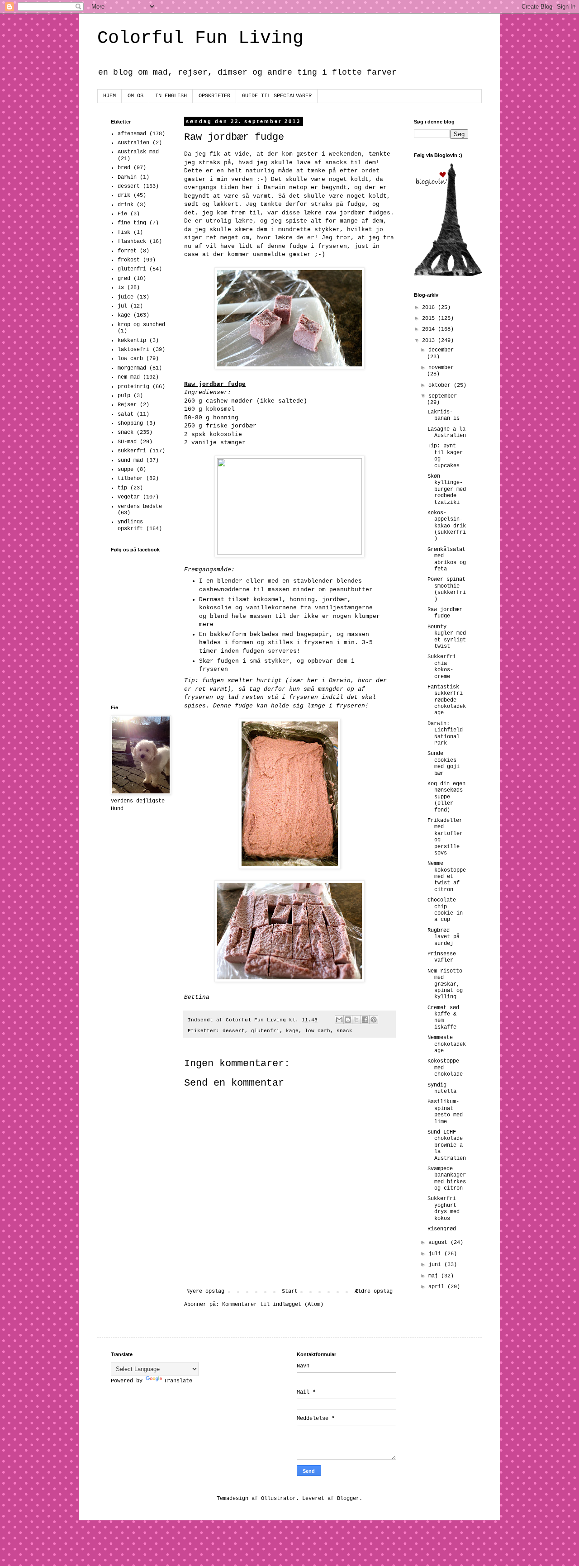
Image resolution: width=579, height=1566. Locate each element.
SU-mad (127, 442)
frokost (129, 260)
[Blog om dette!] (347, 1019)
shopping (130, 423)
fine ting (132, 223)
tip (122, 488)
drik (124, 195)
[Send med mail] (339, 1019)
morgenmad (132, 368)
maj (434, 1276)
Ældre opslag (374, 1291)
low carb (317, 1031)
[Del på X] (356, 1019)
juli (436, 1254)
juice (125, 297)
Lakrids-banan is (443, 415)
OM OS (135, 96)
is (121, 288)
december (441, 350)
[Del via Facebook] (365, 1019)
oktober (441, 385)
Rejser (127, 405)
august (439, 1242)
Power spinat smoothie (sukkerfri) (446, 589)
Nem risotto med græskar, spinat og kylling (445, 984)
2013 (430, 340)
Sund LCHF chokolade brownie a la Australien (446, 1145)
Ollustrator (278, 1498)
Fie (122, 214)
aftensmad (132, 134)
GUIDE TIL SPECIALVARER (277, 96)
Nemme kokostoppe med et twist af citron (446, 876)
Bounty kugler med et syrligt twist (446, 637)
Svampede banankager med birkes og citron (446, 1178)
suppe (125, 469)
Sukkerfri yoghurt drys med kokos (443, 1208)
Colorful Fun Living (200, 38)
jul (122, 306)
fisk (124, 232)
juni (436, 1265)
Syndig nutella (441, 1088)
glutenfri (265, 1031)
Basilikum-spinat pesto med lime (445, 1112)
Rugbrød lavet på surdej (443, 937)
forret (127, 251)
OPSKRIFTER (214, 96)
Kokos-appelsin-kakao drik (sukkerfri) (446, 526)
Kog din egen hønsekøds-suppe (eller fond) (446, 797)
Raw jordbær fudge (444, 613)
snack (344, 1031)
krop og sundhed (141, 325)
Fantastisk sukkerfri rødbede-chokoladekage (446, 700)
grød (124, 278)
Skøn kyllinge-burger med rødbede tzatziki (446, 489)
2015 (430, 318)
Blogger (348, 1498)
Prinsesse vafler (441, 957)
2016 (430, 307)
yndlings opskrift (130, 525)
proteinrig (133, 387)
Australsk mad (138, 152)
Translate (178, 1381)
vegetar (129, 497)
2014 (430, 329)
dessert (234, 1031)
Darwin (127, 177)
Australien (133, 143)
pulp (124, 396)
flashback (132, 241)
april (437, 1287)
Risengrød (441, 1229)
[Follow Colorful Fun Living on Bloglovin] (448, 274)
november (441, 368)
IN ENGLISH (171, 96)
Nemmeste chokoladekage (446, 1044)
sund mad (130, 460)
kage (292, 1031)
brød (124, 168)
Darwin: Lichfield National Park (445, 733)
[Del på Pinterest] (373, 1019)
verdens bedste (140, 506)
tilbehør (130, 478)
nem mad (129, 377)
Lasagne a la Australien (446, 432)
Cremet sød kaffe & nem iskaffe (443, 1017)
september (442, 396)
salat (125, 414)
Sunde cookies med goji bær (443, 763)
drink (125, 205)
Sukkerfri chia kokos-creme (441, 666)
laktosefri (133, 349)
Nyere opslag (205, 1291)
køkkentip (132, 340)
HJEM (109, 96)
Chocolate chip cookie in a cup (445, 910)
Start (290, 1291)
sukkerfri (132, 451)
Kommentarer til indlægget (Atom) (272, 1304)
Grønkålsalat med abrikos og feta (446, 559)
